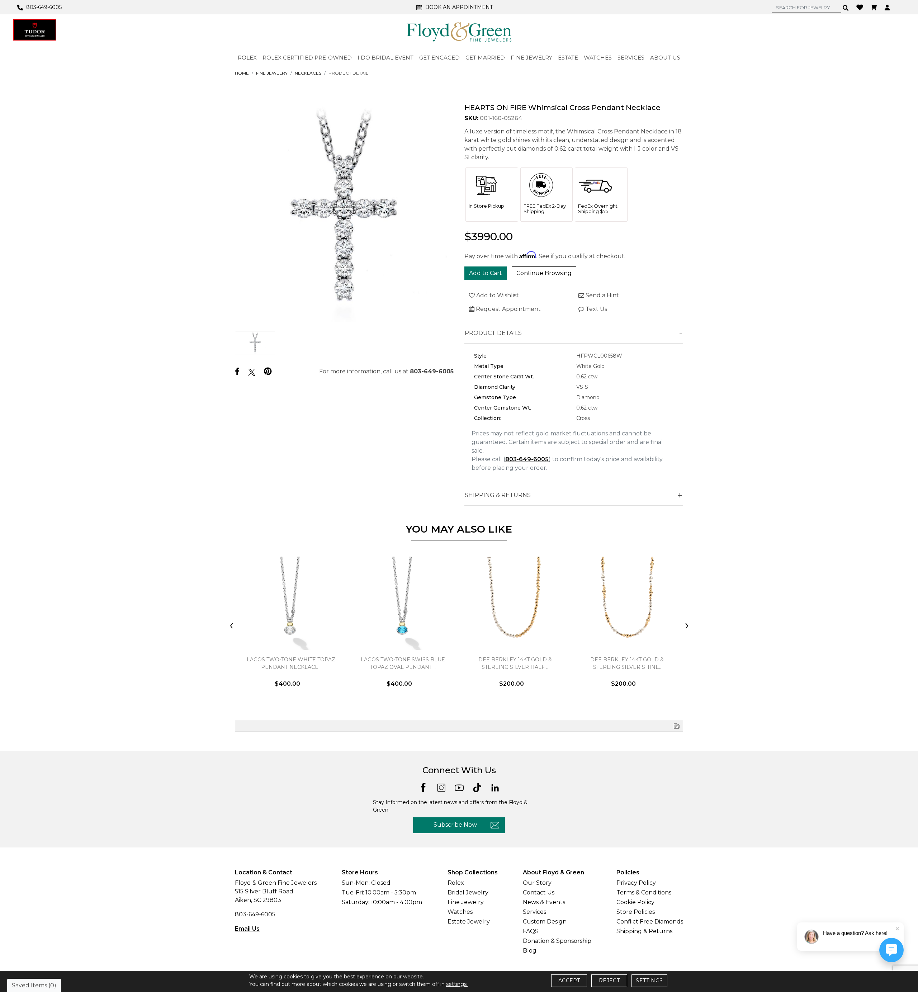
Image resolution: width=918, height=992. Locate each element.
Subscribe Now (455, 824)
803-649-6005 (432, 371)
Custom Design (545, 921)
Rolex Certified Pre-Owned (307, 57)
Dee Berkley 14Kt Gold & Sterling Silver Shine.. (627, 663)
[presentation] (231, 626)
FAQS (531, 931)
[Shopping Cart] (875, 7)
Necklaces (308, 73)
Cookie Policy (635, 902)
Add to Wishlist (497, 295)
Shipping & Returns (644, 931)
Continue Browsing (544, 273)
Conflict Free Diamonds (649, 921)
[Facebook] (237, 372)
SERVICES (630, 57)
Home (242, 73)
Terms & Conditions (643, 892)
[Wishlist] (860, 7)
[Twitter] (251, 372)
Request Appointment (507, 309)
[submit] (845, 7)
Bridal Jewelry (468, 892)
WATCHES (598, 57)
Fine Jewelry (272, 73)
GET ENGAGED (439, 57)
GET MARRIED (485, 57)
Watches (460, 911)
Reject (609, 980)
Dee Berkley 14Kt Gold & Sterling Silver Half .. (515, 663)
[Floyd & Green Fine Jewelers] (459, 31)
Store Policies (635, 911)
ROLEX (247, 57)
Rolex (456, 882)
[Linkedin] (495, 787)
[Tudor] (34, 30)
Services (534, 911)
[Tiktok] (477, 787)
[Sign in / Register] (888, 7)
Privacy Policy (636, 882)
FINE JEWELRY (531, 57)
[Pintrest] (267, 371)
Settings (649, 980)
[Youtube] (459, 787)
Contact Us (538, 892)
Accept (569, 980)
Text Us (595, 309)
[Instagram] (441, 787)
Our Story (537, 882)
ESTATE (568, 57)
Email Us (247, 928)
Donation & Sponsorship (557, 940)
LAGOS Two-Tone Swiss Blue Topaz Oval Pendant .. (403, 663)
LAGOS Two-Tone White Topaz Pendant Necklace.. (291, 663)
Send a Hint (601, 295)
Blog (529, 950)
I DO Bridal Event (385, 57)
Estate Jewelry (469, 921)
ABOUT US (665, 57)
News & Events (544, 902)
